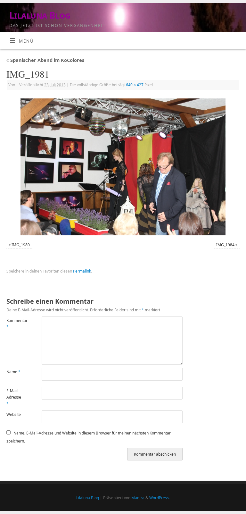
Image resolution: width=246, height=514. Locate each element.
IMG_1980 (21, 245)
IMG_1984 (225, 245)
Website (13, 414)
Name (13, 372)
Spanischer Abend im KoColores (45, 60)
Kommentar (15, 324)
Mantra (137, 498)
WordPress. (159, 498)
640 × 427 (135, 85)
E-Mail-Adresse (13, 397)
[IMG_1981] (123, 166)
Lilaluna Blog (39, 15)
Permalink (82, 271)
